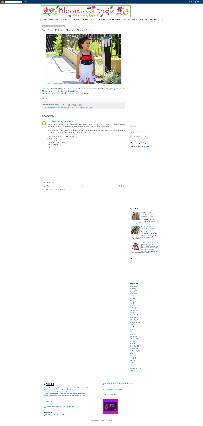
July (131, 298)
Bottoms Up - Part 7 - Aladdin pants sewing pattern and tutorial (148, 228)
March (132, 308)
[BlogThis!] (75, 105)
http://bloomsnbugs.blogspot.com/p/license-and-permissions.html (64, 396)
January (132, 312)
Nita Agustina (52, 122)
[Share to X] (77, 105)
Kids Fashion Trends (130, 19)
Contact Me (75, 19)
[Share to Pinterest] (81, 105)
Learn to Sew (48, 401)
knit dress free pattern (67, 107)
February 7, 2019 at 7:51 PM (66, 122)
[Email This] (73, 105)
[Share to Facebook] (79, 105)
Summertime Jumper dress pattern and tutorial (149, 243)
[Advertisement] (147, 40)
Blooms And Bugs (63, 388)
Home (44, 19)
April (131, 305)
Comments (136, 136)
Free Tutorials (53, 19)
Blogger (110, 420)
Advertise (102, 19)
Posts (134, 133)
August (132, 296)
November (133, 289)
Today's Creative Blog (110, 395)
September (133, 286)
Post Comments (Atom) (58, 189)
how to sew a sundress (54, 107)
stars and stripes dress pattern (83, 107)
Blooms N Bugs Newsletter (148, 19)
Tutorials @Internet (114, 19)
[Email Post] (68, 104)
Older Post (120, 186)
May (131, 303)
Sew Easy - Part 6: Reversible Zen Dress (148, 213)
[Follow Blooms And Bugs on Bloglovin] (140, 148)
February (132, 310)
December (133, 315)
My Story (93, 19)
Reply (49, 147)
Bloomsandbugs (53, 104)
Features (85, 19)
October (132, 291)
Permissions (65, 19)
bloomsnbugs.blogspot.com (65, 392)
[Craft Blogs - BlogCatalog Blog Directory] (57, 415)
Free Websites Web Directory (112, 389)
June (131, 301)
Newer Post (46, 186)
